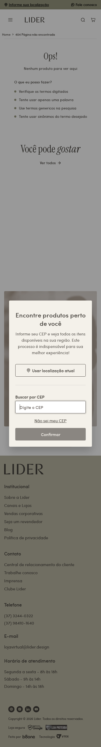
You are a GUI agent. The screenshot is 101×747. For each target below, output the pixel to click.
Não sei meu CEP (50, 420)
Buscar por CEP (30, 397)
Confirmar (50, 434)
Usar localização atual (53, 370)
